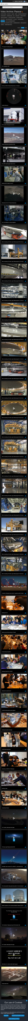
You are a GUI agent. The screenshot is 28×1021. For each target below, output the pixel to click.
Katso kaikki (3, 13)
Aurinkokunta (17, 22)
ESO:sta (9, 13)
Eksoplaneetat (4, 17)
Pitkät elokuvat (12, 17)
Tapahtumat (23, 15)
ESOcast (17, 15)
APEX (16, 13)
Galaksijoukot (9, 19)
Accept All (6, 1015)
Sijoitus (22, 27)
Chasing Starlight (22, 13)
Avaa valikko (5, 4)
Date (26, 27)
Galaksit (3, 19)
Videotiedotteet (8, 24)
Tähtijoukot (23, 22)
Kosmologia (9, 15)
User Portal (20, 1)
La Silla (15, 19)
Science (16, 1)
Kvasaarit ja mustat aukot (6, 22)
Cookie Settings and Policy (14, 1018)
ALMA (13, 13)
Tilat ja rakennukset (10, 21)
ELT (14, 15)
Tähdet (2, 24)
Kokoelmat (3, 15)
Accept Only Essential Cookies (18, 1015)
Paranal (3, 21)
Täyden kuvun (19, 17)
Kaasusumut (21, 19)
